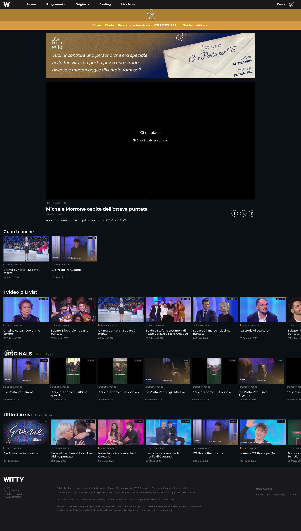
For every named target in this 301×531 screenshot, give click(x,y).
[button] (55, 4)
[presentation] (288, 319)
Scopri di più (44, 354)
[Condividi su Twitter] (243, 213)
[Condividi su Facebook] (234, 213)
